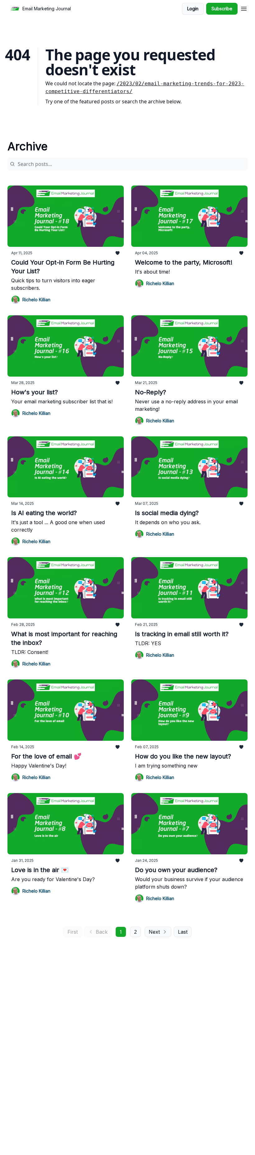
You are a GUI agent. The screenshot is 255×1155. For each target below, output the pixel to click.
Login (192, 8)
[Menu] (244, 7)
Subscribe (221, 8)
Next (154, 932)
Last (183, 932)
